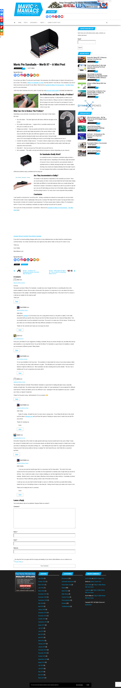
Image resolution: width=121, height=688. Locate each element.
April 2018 (41, 675)
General (64, 588)
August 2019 (41, 625)
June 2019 (41, 631)
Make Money (65, 594)
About (42, 22)
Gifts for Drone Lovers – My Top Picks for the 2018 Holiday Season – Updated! (97, 119)
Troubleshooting (66, 606)
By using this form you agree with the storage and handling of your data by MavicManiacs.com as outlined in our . (43, 561)
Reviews (64, 603)
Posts (26, 22)
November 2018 (42, 653)
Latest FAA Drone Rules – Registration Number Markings (95, 127)
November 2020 (42, 597)
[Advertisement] (92, 170)
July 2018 (40, 665)
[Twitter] (50, 16)
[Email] (34, 75)
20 (97, 123)
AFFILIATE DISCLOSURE (52, 90)
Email (15, 540)
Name (16, 532)
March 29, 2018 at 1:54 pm (22, 310)
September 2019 (42, 622)
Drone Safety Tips (66, 584)
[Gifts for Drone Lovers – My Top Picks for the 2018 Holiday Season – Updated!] (82, 119)
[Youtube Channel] (62, 16)
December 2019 (42, 612)
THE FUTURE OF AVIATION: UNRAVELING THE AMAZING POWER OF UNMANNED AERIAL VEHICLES (97, 75)
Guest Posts (65, 591)
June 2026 (41, 578)
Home (19, 22)
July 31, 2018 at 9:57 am (18, 338)
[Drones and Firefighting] (82, 153)
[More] (37, 75)
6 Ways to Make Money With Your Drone (96, 84)
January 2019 (41, 647)
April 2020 (41, 606)
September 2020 (42, 600)
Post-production (66, 600)
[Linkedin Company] (59, 16)
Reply (16, 301)
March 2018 (41, 678)
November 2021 (42, 594)
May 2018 (40, 671)
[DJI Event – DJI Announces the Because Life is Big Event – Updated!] (82, 136)
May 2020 (40, 603)
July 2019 (40, 628)
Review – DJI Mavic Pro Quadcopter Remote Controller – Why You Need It (31, 272)
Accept (88, 684)
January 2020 (41, 609)
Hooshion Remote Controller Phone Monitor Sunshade (27, 236)
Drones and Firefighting (94, 151)
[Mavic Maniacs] (14, 22)
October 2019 (41, 619)
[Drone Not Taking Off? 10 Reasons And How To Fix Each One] (82, 60)
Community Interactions (68, 581)
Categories (33, 22)
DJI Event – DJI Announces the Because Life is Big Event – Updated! (96, 135)
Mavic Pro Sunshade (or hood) (36, 82)
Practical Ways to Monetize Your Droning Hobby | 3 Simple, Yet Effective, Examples (96, 92)
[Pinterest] (56, 16)
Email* (79, 39)
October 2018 (41, 656)
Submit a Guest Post (54, 22)
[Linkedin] (28, 75)
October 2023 (41, 581)
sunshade (25, 315)
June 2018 (41, 668)
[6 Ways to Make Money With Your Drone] (82, 85)
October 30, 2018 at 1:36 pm (22, 463)
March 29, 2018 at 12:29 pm (19, 282)
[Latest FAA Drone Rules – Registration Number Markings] (82, 128)
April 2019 (41, 637)
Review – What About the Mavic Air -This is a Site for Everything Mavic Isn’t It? (57, 272)
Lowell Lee (88, 590)
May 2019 (40, 634)
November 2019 (42, 616)
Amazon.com (29, 416)
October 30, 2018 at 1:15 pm (19, 382)
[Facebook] (47, 16)
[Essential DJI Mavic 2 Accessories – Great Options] (82, 145)
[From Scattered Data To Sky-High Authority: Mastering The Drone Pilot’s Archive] (82, 67)
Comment (17, 506)
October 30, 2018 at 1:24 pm (22, 408)
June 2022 (41, 588)
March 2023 (41, 584)
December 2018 (42, 650)
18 (98, 140)
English (102, 1)
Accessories (24, 264)
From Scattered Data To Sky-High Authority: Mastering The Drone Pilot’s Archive (96, 66)
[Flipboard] (31, 75)
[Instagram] (53, 16)
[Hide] (0, 37)
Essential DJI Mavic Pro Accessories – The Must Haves (59, 85)
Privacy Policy (18, 562)
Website (16, 548)
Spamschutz (88, 604)
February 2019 (42, 644)
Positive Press (65, 597)
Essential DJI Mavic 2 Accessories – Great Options (97, 144)
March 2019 (41, 640)
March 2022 (41, 591)
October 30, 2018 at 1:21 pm (19, 438)
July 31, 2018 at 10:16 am (22, 359)
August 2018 (41, 662)
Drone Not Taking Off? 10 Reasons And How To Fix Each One (97, 58)
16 (97, 153)
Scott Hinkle (31, 68)
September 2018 (42, 659)
